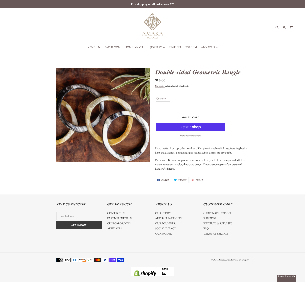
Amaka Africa (225, 259)
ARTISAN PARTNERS (168, 218)
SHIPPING (209, 218)
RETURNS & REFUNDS (217, 223)
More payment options (190, 135)
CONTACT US (116, 213)
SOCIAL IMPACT (165, 228)
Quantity (161, 98)
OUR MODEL (163, 233)
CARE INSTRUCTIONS (217, 213)
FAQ (206, 228)
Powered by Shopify (240, 259)
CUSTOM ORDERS (118, 223)
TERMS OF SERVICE (215, 233)
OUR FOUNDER (165, 223)
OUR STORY (163, 213)
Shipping (160, 85)
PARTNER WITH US (119, 218)
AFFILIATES (114, 228)
